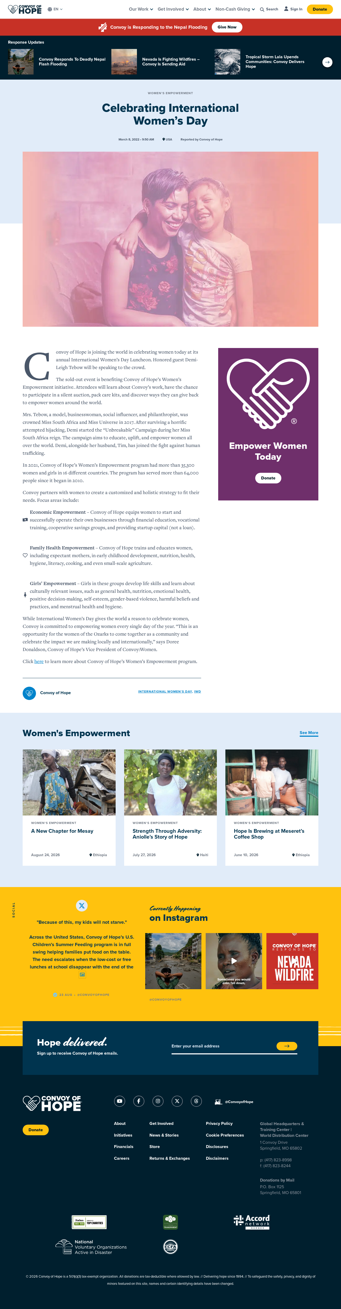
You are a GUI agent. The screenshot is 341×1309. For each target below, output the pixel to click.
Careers (121, 1158)
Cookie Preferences (225, 1135)
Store (154, 1146)
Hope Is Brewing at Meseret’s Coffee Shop (269, 834)
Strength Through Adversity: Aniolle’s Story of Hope (167, 834)
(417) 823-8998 (278, 1160)
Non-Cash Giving (233, 9)
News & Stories (164, 1135)
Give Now (227, 27)
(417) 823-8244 (277, 1166)
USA (168, 139)
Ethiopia (99, 855)
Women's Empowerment (170, 93)
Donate (320, 9)
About (199, 9)
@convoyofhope (93, 995)
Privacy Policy (219, 1123)
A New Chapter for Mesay (62, 831)
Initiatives (123, 1135)
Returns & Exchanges (169, 1158)
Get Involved (171, 9)
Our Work (138, 9)
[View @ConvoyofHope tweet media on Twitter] (82, 975)
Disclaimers (217, 1158)
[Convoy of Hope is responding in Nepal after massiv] (173, 961)
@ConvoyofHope (165, 999)
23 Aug (65, 995)
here (39, 661)
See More (309, 732)
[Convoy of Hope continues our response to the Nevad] (294, 961)
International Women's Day (165, 691)
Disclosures (217, 1146)
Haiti (203, 855)
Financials (123, 1146)
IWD (197, 691)
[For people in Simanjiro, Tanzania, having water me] (234, 961)
